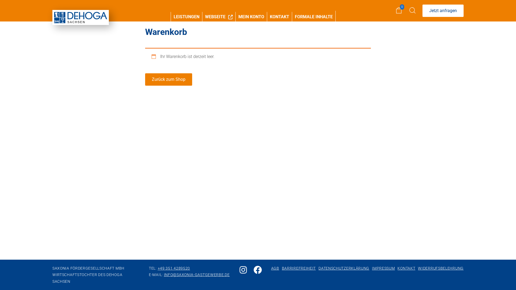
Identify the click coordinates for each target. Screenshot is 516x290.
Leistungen (186, 16)
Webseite (215, 16)
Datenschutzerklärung (343, 268)
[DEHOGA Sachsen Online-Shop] (80, 17)
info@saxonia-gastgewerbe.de (197, 275)
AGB (275, 268)
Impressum (383, 268)
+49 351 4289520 (174, 268)
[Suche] (412, 10)
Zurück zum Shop (168, 79)
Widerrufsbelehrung (441, 268)
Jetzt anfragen (443, 10)
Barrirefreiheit (299, 268)
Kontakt (279, 16)
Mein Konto (251, 16)
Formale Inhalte (314, 16)
